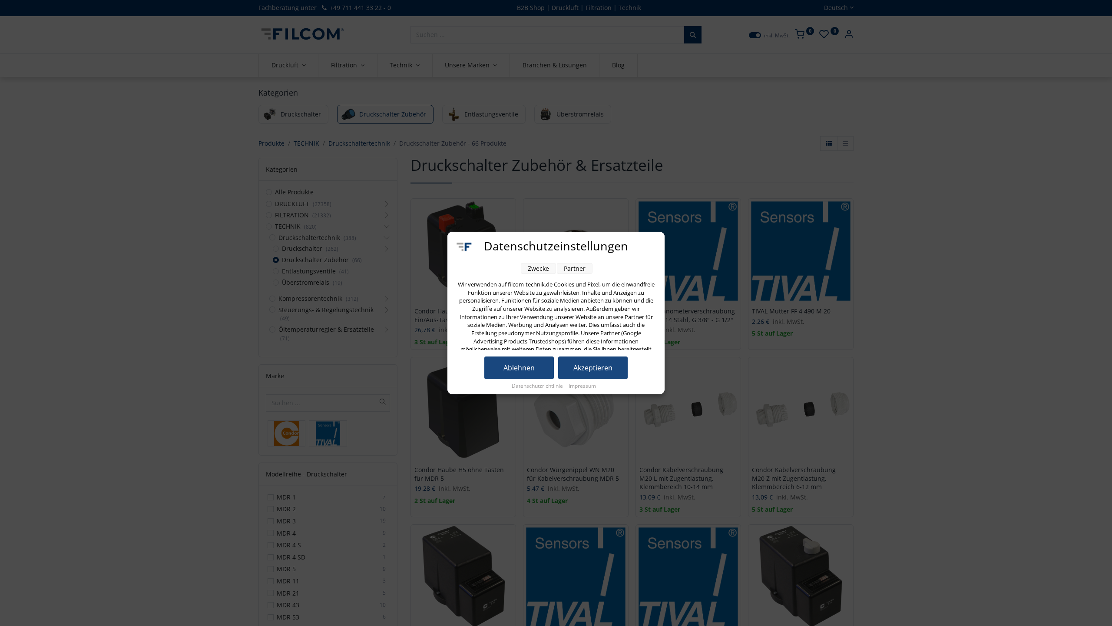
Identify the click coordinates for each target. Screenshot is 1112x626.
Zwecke (538, 268)
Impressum (582, 386)
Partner (575, 268)
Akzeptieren (592, 368)
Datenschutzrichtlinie (538, 386)
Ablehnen (519, 368)
